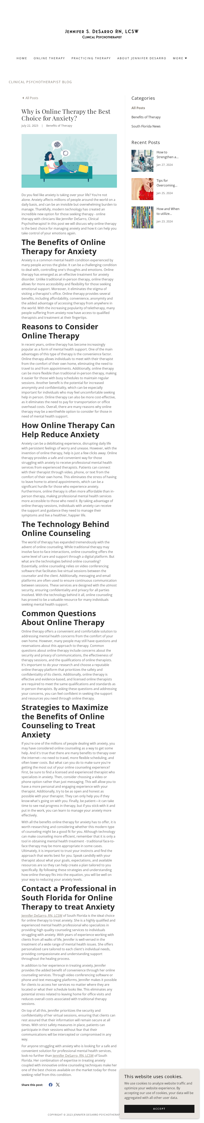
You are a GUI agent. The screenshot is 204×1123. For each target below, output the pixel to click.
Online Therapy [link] (49, 58)
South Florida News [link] (146, 126)
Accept (159, 1108)
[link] (102, 31)
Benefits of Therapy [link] (146, 117)
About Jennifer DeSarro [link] (142, 58)
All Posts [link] (138, 108)
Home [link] (22, 58)
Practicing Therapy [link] (91, 58)
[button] (180, 58)
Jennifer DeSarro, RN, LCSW (42, 915)
